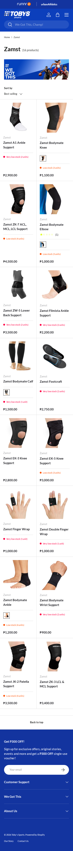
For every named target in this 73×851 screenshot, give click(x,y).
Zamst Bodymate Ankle (15, 602)
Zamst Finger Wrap (16, 529)
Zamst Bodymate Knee (51, 145)
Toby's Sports (18, 834)
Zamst (17, 37)
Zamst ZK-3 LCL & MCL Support (52, 684)
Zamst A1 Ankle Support (14, 145)
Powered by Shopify (35, 834)
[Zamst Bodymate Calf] (18, 356)
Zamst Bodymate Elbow (51, 227)
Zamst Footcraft (51, 381)
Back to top (36, 722)
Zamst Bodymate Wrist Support (51, 602)
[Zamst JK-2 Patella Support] (18, 656)
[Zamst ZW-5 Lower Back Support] (18, 285)
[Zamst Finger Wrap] (18, 504)
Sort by (8, 88)
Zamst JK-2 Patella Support (16, 684)
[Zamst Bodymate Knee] (55, 118)
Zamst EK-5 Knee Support (51, 461)
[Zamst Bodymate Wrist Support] (55, 575)
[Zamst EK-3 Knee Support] (18, 433)
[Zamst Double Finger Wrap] (55, 504)
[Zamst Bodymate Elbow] (55, 199)
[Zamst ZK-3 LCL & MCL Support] (55, 656)
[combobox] (36, 24)
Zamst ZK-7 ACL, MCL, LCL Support (15, 227)
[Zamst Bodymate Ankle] (18, 575)
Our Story (9, 841)
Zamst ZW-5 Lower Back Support (16, 313)
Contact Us (23, 841)
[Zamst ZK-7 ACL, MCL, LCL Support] (18, 199)
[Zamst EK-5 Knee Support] (55, 433)
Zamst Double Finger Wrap (54, 531)
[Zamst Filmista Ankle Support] (55, 285)
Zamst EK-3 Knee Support (15, 460)
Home (7, 37)
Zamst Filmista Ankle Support (54, 313)
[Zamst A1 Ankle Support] (18, 117)
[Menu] (66, 14)
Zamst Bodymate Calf (18, 381)
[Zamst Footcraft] (55, 356)
